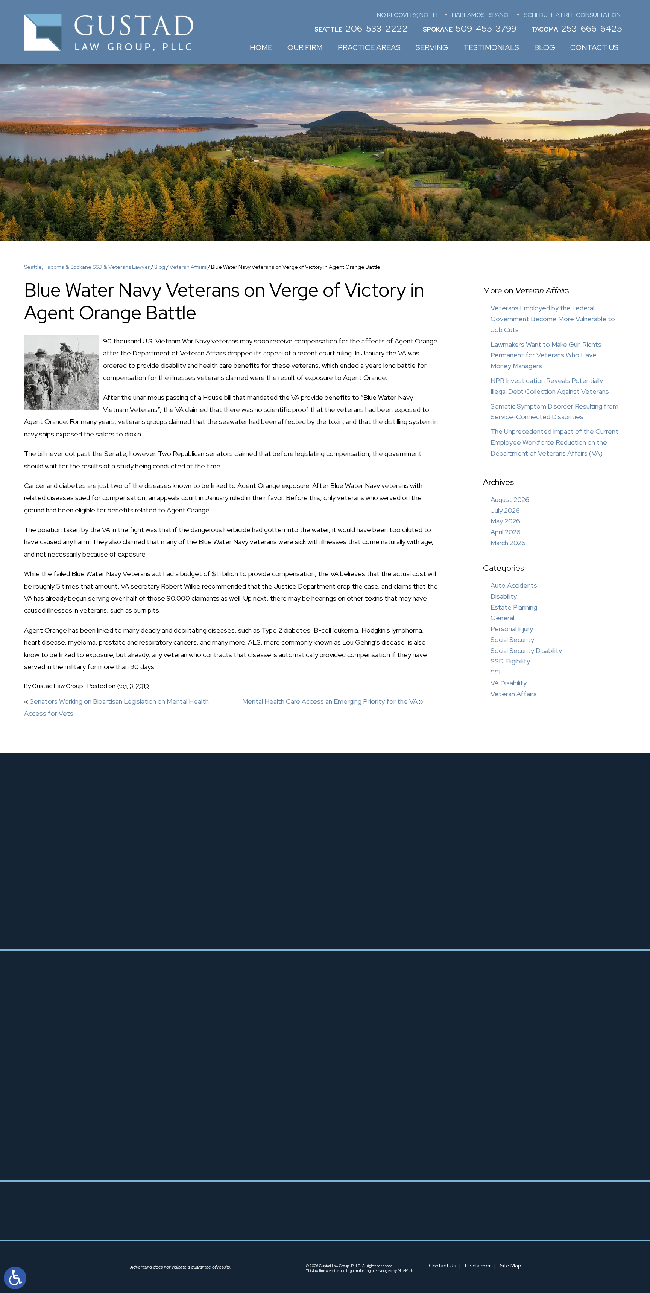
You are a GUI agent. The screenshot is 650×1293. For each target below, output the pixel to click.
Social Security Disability (526, 650)
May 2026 (505, 521)
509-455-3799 (486, 28)
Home (261, 47)
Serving (432, 47)
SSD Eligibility (510, 661)
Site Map (510, 1265)
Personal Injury (512, 628)
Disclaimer (478, 1265)
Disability (504, 596)
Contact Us (594, 47)
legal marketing (358, 1270)
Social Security (512, 639)
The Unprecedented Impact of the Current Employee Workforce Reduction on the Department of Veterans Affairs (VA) (554, 442)
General (502, 617)
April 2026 (506, 532)
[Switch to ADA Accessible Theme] (15, 1278)
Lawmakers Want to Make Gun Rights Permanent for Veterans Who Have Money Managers (546, 355)
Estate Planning (514, 607)
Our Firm (305, 47)
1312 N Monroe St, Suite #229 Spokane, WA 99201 (344, 1133)
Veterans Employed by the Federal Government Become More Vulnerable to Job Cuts (553, 318)
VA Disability (509, 683)
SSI (495, 672)
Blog (544, 47)
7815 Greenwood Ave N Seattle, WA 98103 (211, 1113)
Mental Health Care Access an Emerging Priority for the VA (330, 701)
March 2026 (508, 542)
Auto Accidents (514, 585)
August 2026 (510, 499)
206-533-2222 (376, 28)
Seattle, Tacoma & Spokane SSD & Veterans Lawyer (87, 267)
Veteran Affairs (188, 267)
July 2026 (505, 510)
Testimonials (491, 47)
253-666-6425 (591, 28)
